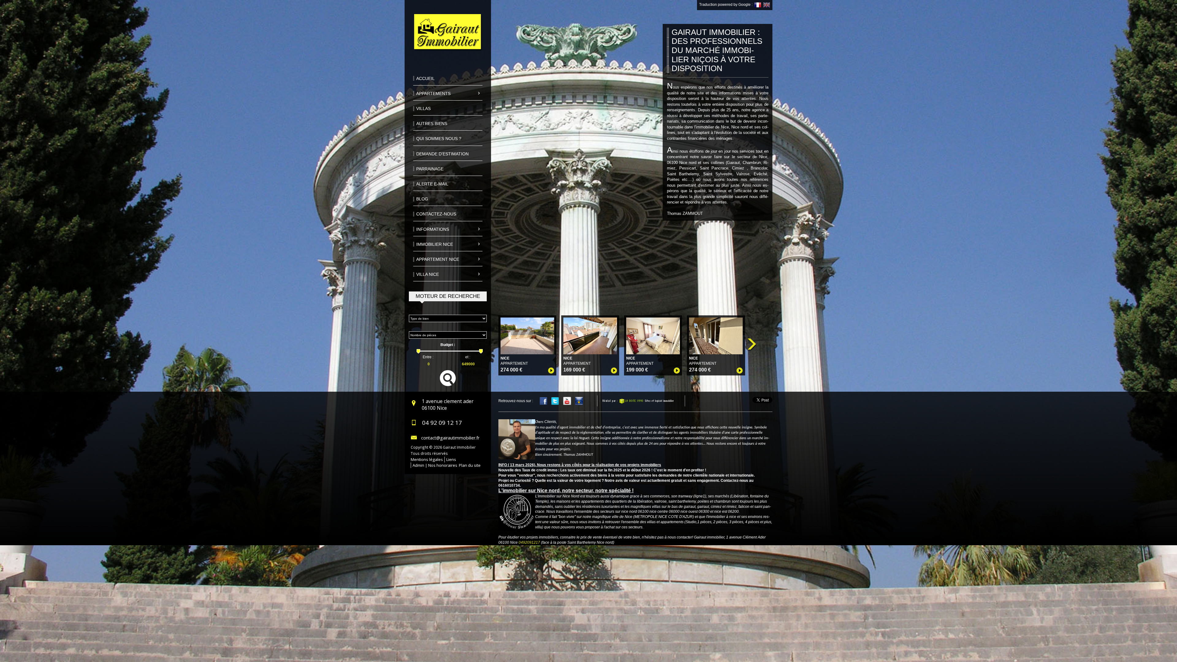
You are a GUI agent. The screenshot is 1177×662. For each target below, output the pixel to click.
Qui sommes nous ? (438, 138)
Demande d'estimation (442, 153)
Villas (423, 108)
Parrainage (430, 168)
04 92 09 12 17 (442, 423)
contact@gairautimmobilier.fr (450, 438)
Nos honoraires (442, 465)
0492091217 (529, 542)
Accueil (425, 78)
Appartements (433, 93)
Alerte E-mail (432, 183)
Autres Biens (431, 123)
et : (467, 357)
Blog (422, 198)
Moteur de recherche (448, 296)
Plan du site (470, 465)
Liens (451, 459)
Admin (418, 465)
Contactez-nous (436, 213)
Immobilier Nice (434, 244)
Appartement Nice (437, 259)
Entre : (428, 357)
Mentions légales (427, 459)
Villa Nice (427, 274)
